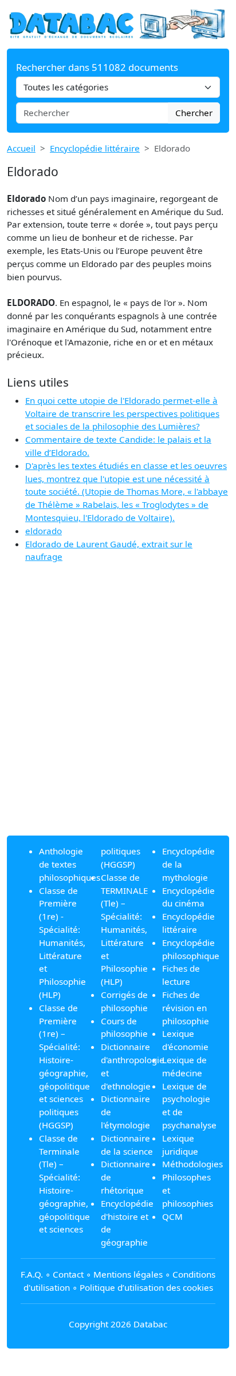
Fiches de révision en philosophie (185, 1008)
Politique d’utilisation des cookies (146, 1287)
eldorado (43, 530)
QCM (172, 1216)
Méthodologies (192, 1164)
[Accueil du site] (118, 23)
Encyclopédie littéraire (95, 148)
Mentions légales (128, 1274)
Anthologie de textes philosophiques (69, 864)
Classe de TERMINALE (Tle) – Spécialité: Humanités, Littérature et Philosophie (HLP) (124, 929)
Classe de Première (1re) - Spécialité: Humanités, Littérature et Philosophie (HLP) (62, 942)
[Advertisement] (118, 708)
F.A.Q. (32, 1274)
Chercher (194, 112)
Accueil (21, 148)
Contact (68, 1274)
